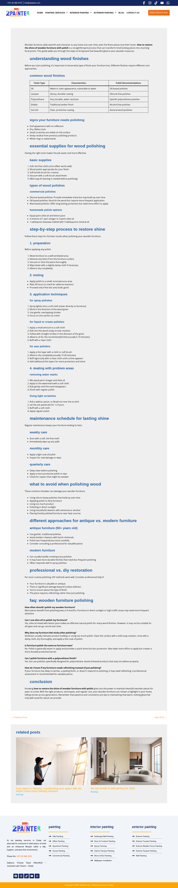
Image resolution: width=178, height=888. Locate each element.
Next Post (161, 717)
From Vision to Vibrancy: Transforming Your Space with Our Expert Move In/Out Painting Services (49, 790)
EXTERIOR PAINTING (104, 13)
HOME (40, 13)
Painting (19, 794)
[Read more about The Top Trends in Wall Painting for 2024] (126, 761)
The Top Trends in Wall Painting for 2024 (113, 788)
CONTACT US (133, 13)
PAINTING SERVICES (55, 13)
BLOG (121, 13)
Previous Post (19, 717)
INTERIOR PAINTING (79, 13)
